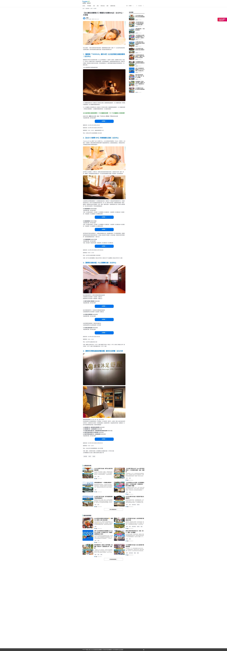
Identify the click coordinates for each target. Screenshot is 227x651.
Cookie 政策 (121, 649)
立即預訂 (103, 121)
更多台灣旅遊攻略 (113, 509)
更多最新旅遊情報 (113, 559)
